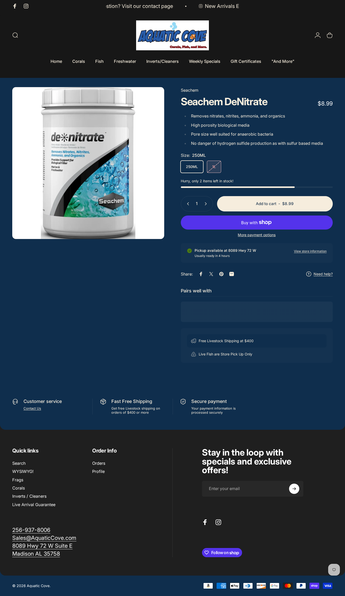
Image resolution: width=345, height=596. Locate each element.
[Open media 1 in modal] (88, 163)
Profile (98, 471)
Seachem (189, 90)
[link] (42, 545)
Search (19, 463)
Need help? (323, 274)
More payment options (257, 235)
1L (214, 166)
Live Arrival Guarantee (33, 504)
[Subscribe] (294, 489)
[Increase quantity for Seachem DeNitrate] (207, 203)
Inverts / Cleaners (29, 496)
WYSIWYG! (23, 471)
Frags (17, 479)
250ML (192, 166)
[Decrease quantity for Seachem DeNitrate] (187, 203)
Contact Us (32, 408)
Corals (18, 488)
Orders (98, 463)
